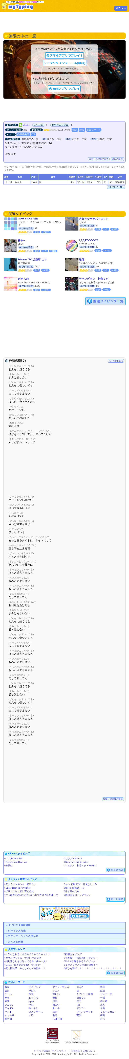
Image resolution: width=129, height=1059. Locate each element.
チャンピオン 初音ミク (94, 278)
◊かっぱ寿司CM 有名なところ (80, 884)
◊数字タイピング (73, 954)
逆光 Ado (23, 278)
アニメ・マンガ (61, 987)
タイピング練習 (84, 994)
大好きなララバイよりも (94, 218)
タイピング (34, 987)
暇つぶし (33, 1008)
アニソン (9, 1005)
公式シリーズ (36, 1012)
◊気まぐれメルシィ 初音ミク (20, 884)
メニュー (120, 8)
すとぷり (9, 1015)
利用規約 (76, 1051)
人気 (31, 1015)
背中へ (22, 240)
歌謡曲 (8, 1019)
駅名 (7, 998)
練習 (102, 1015)
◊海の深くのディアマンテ (77, 895)
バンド (8, 1012)
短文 (78, 1001)
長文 (31, 994)
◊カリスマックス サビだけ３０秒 (22, 958)
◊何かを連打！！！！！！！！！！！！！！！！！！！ (93, 968)
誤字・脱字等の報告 (99, 159)
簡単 (102, 987)
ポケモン (81, 1008)
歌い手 (56, 1008)
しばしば (57, 1019)
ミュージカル (107, 1012)
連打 (55, 998)
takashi (26, 125)
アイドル (9, 1008)
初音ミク (81, 998)
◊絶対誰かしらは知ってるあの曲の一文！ (26, 961)
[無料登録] (64, 913)
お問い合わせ (89, 1051)
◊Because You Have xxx (15, 862)
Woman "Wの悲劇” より (32, 259)
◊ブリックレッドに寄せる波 (19, 891)
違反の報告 (117, 159)
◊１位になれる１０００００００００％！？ (27, 954)
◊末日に (8, 865)
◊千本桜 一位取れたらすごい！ (81, 958)
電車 (7, 1001)
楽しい (56, 994)
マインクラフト (84, 1012)
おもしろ (33, 998)
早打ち (32, 990)
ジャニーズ (106, 994)
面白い (56, 1005)
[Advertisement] (64, 21)
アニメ (56, 990)
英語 (78, 1015)
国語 (55, 1001)
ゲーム (8, 994)
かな (81, 130)
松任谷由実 (23, 134)
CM (33, 134)
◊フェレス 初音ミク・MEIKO (80, 865)
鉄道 (102, 990)
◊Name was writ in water (76, 862)
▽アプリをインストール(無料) (64, 63)
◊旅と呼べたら (71, 891)
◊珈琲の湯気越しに (74, 888)
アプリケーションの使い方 (23, 936)
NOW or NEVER (28, 218)
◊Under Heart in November (17, 888)
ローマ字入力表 (17, 930)
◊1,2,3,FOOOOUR (13, 858)
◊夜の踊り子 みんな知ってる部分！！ (25, 968)
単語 (55, 1012)
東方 (102, 1005)
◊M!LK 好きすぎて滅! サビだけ (22, 965)
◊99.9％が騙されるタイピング (79, 961)
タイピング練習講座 (19, 925)
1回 (78, 1005)
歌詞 (74, 130)
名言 (102, 1019)
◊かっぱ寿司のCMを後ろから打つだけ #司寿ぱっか (31, 895)
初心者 (103, 1001)
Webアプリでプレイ (66, 89)
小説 (31, 1005)
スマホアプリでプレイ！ (66, 55)
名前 (55, 1015)
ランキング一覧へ (116, 187)
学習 (102, 1008)
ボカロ (79, 987)
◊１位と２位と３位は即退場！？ (81, 965)
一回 (102, 998)
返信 (81, 259)
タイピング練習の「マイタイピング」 (51, 1051)
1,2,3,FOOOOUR (89, 240)
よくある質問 (15, 941)
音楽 (7, 990)
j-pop (31, 1001)
